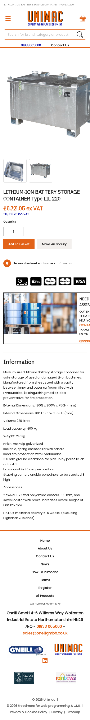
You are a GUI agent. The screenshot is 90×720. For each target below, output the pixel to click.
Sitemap (73, 712)
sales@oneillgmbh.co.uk (45, 633)
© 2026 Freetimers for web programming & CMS (44, 705)
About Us (45, 548)
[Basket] (81, 18)
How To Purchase (45, 572)
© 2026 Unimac (43, 699)
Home (45, 540)
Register (45, 587)
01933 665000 (49, 626)
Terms (45, 580)
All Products (45, 595)
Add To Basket (19, 244)
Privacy (56, 712)
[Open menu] (9, 18)
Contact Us (60, 45)
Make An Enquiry (54, 244)
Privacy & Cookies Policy (28, 712)
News (45, 564)
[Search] (80, 34)
